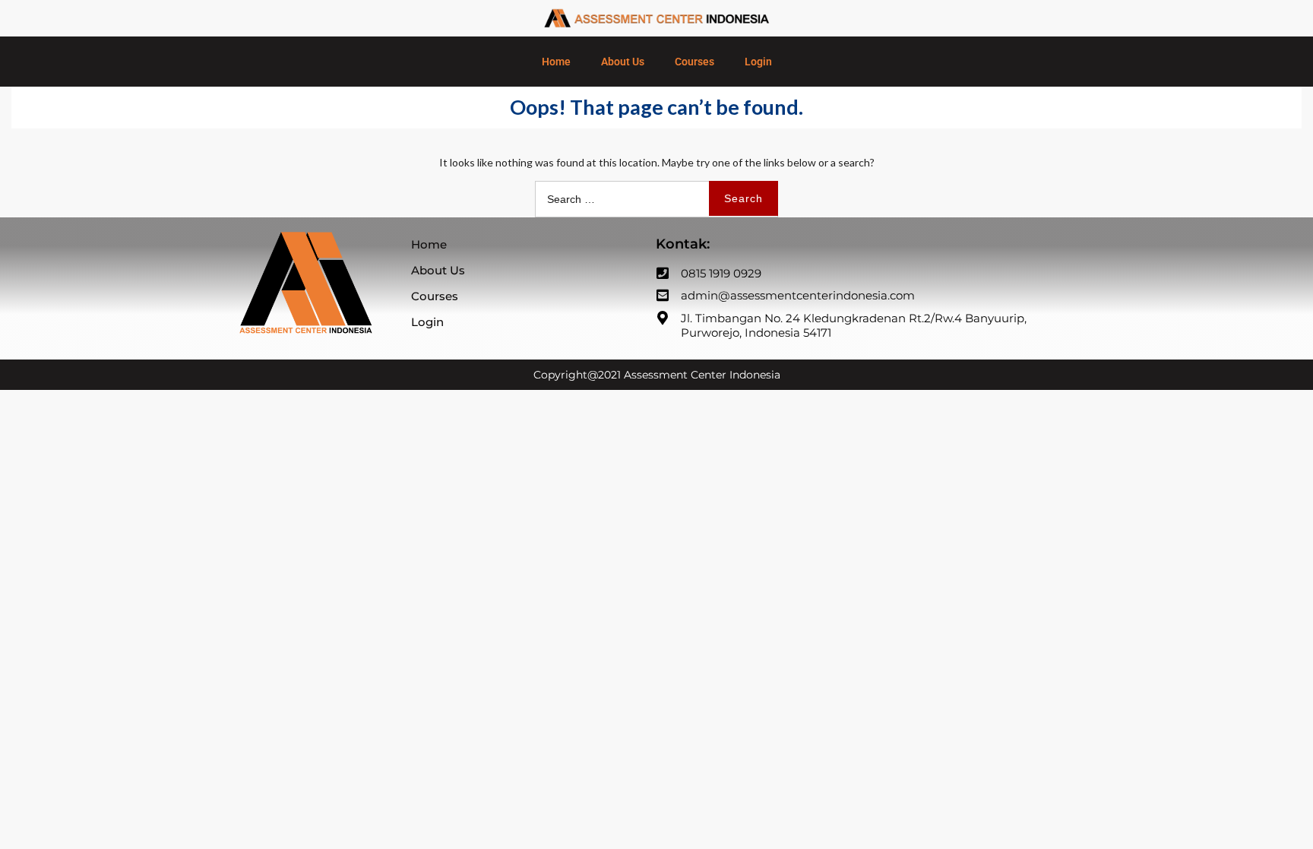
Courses (694, 61)
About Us (622, 61)
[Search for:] (656, 198)
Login (758, 61)
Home (556, 61)
